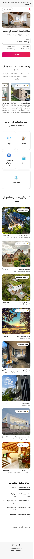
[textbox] (23, 49)
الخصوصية (18, 550)
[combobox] (16, 42)
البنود (12, 550)
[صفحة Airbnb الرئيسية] (29, 9)
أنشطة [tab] (14, 487)
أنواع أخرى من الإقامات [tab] (24, 487)
